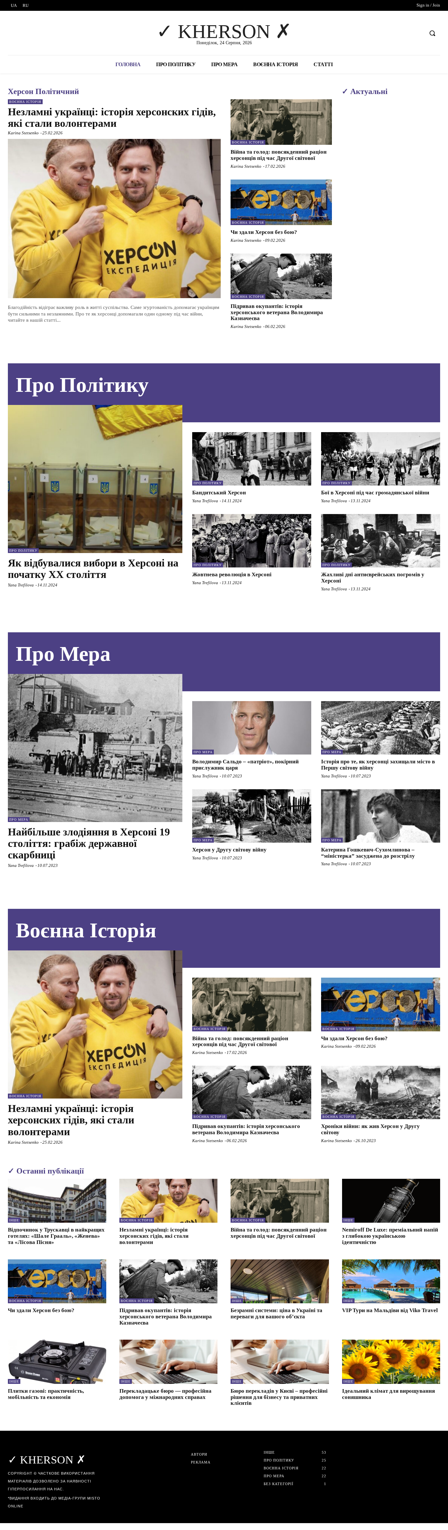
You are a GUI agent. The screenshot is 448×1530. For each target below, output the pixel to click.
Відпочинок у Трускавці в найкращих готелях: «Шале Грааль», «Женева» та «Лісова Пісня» (56, 1236)
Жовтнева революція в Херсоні (232, 574)
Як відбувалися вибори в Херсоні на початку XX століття (93, 568)
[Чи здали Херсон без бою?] (281, 202)
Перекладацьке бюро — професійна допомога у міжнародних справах (165, 1394)
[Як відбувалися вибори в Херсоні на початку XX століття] (95, 479)
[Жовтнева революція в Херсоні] (251, 540)
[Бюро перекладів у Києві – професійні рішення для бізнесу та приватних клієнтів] (280, 1362)
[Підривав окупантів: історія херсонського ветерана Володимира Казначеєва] (281, 276)
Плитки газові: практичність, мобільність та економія (46, 1394)
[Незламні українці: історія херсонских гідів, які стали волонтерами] (114, 218)
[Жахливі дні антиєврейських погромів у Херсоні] (380, 540)
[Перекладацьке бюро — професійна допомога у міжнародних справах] (168, 1362)
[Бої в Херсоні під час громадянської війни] (380, 459)
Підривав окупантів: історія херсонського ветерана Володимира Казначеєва (277, 312)
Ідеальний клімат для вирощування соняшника (388, 1394)
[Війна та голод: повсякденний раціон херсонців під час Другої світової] (281, 122)
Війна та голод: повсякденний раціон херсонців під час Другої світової (279, 155)
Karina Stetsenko (23, 132)
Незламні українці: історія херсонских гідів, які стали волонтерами (112, 117)
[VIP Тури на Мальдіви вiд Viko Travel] (391, 1281)
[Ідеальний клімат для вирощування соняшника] (391, 1362)
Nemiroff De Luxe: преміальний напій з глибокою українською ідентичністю (390, 1236)
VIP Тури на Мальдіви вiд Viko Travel (390, 1310)
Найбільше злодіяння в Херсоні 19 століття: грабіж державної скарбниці (89, 843)
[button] (432, 33)
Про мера (18, 819)
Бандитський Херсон (219, 492)
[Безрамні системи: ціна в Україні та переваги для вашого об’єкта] (280, 1281)
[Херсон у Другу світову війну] (251, 816)
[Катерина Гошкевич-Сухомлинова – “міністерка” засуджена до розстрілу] (380, 816)
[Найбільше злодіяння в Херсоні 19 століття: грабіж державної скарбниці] (95, 748)
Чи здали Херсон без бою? (264, 232)
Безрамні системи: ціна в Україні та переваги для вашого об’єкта (276, 1313)
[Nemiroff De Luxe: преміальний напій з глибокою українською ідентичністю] (391, 1201)
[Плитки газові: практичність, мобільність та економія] (57, 1362)
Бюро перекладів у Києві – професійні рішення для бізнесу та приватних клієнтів (279, 1397)
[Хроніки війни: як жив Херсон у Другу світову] (380, 1092)
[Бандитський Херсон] (251, 459)
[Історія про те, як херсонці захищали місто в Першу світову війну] (380, 728)
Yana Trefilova (21, 585)
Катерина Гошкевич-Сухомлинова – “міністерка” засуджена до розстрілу (368, 853)
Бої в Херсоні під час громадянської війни (375, 492)
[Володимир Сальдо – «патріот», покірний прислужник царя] (251, 728)
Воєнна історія (25, 102)
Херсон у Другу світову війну (229, 850)
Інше (14, 1220)
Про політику (23, 550)
